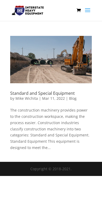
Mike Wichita (26, 98)
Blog (73, 98)
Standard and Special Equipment (42, 93)
